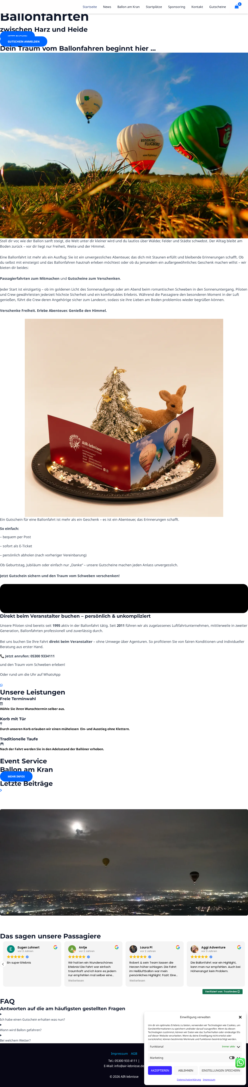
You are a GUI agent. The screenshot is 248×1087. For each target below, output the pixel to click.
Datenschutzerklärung (189, 1079)
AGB (134, 1053)
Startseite (90, 7)
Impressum (209, 1079)
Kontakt (197, 7)
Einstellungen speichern (221, 1070)
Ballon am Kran (128, 7)
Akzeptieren (160, 1070)
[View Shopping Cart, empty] (236, 6)
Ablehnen (185, 1070)
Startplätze (154, 7)
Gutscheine (217, 7)
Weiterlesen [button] (76, 981)
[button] (240, 1017)
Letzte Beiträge (26, 783)
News (107, 7)
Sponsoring (176, 7)
